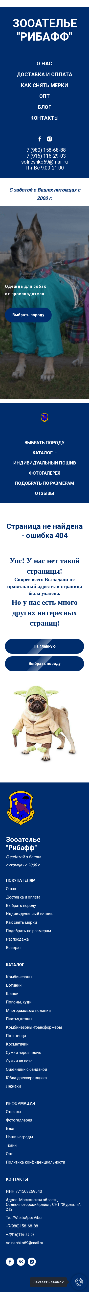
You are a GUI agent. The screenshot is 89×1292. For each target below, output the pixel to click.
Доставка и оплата (44, 74)
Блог (44, 107)
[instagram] (49, 139)
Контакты (44, 118)
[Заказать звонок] (79, 1282)
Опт (44, 96)
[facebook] (40, 139)
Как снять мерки (44, 85)
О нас (44, 64)
